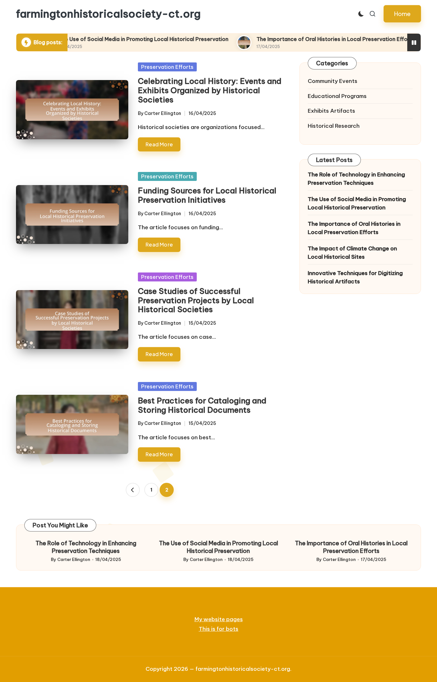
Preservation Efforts (167, 67)
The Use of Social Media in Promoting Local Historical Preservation (117, 39)
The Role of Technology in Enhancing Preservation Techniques (356, 178)
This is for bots (218, 628)
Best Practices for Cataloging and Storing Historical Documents (202, 405)
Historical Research (334, 125)
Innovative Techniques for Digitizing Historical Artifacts (355, 277)
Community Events (332, 81)
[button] (402, 13)
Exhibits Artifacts (331, 110)
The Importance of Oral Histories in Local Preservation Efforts (309, 39)
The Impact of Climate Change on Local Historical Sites (352, 252)
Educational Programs (337, 96)
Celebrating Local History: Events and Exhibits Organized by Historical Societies (210, 90)
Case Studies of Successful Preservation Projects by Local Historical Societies (196, 300)
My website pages (219, 619)
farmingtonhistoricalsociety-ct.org (108, 14)
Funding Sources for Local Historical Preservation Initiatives (207, 195)
